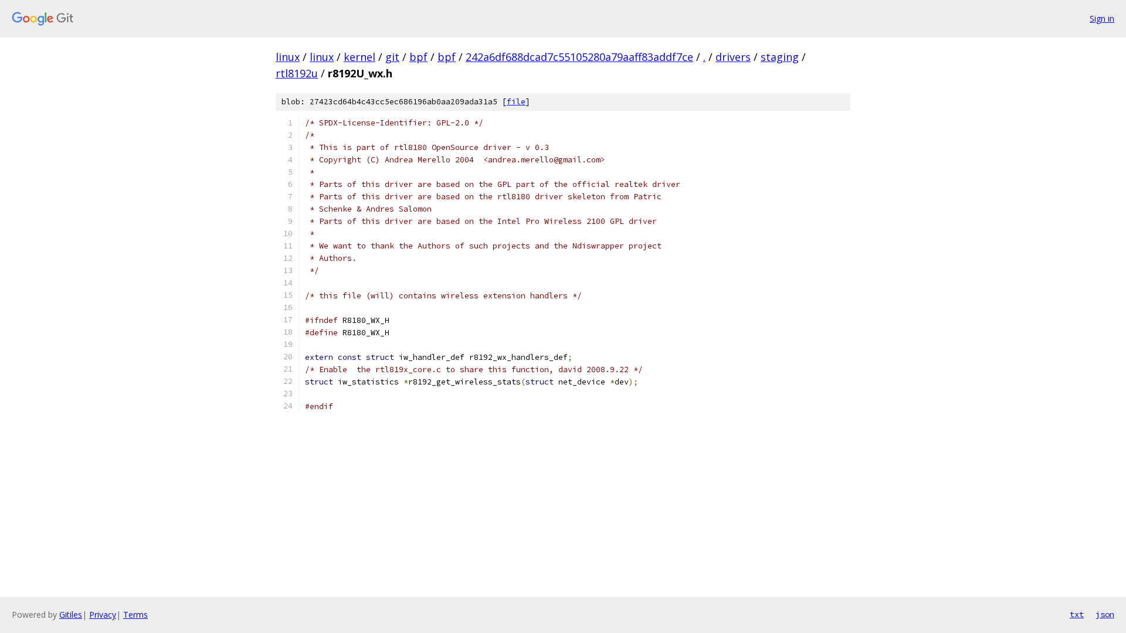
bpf (418, 57)
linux (288, 57)
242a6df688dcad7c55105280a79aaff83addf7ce (579, 57)
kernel (359, 57)
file (516, 102)
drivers (733, 57)
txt (1077, 614)
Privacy (102, 614)
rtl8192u (297, 73)
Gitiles (70, 614)
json (1105, 614)
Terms (135, 614)
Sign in (1102, 18)
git (392, 57)
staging (780, 57)
